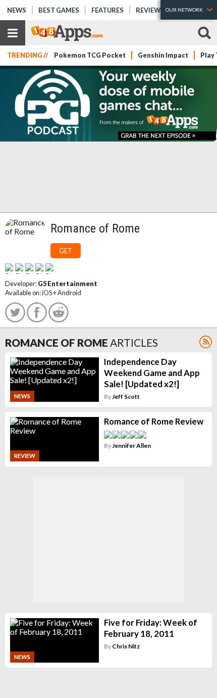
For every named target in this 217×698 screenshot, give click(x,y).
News (16, 10)
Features (107, 10)
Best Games (58, 10)
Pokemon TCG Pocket (90, 55)
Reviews (150, 10)
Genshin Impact (163, 55)
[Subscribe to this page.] (205, 342)
